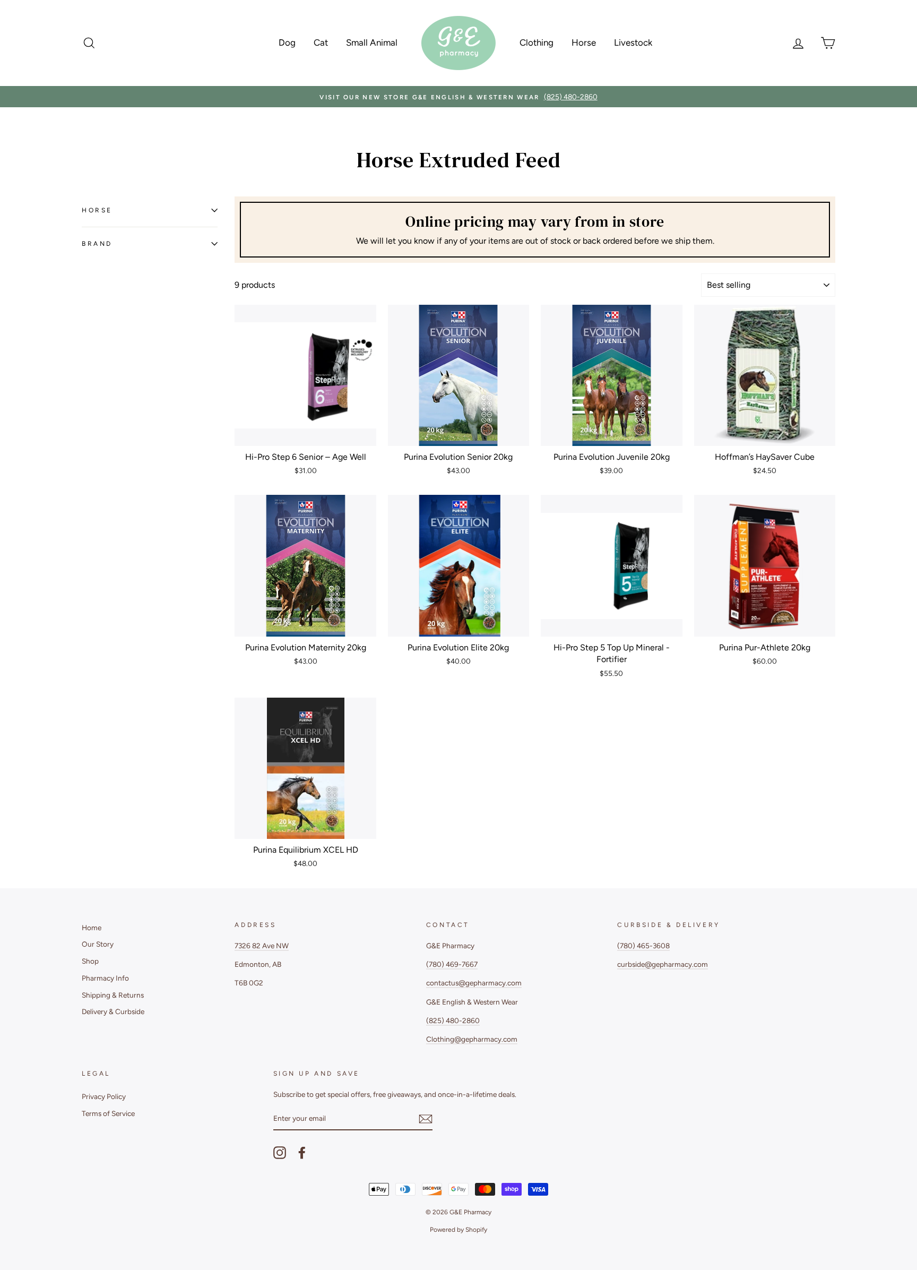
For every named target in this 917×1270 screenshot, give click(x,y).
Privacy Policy (104, 1096)
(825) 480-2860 (453, 1020)
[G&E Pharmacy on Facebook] (302, 1152)
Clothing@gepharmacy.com (471, 1039)
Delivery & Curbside (113, 1011)
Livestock (633, 42)
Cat (321, 42)
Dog (287, 42)
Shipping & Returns (113, 995)
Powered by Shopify (458, 1229)
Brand (97, 243)
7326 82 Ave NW (262, 945)
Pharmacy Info (105, 978)
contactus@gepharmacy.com (474, 983)
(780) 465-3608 (643, 945)
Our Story (98, 944)
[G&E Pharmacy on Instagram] (279, 1152)
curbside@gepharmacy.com (662, 964)
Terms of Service (108, 1113)
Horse (584, 42)
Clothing (536, 42)
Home (91, 927)
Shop (90, 961)
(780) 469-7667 (452, 964)
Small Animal (371, 42)
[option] (458, 96)
